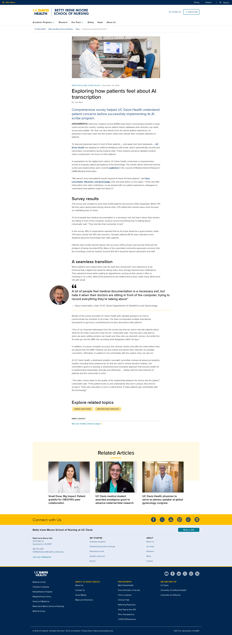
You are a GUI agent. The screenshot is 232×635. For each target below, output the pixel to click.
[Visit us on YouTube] (166, 574)
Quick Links (193, 11)
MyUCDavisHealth (126, 585)
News (100, 22)
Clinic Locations (125, 595)
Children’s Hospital (41, 586)
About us (150, 541)
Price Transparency (126, 614)
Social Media (80, 595)
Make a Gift (188, 529)
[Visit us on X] (184, 574)
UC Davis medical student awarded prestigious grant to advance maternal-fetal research (114, 499)
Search (224, 2)
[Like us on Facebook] (153, 519)
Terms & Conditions (73, 631)
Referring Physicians (126, 604)
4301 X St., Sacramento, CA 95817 (186, 631)
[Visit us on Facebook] (172, 574)
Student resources (97, 556)
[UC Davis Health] (41, 574)
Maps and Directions (84, 599)
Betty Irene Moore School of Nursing (61, 29)
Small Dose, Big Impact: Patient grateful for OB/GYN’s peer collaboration (66, 499)
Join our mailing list (42, 556)
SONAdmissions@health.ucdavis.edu (48, 551)
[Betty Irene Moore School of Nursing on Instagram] (188, 519)
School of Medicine (41, 601)
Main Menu (8, 2)
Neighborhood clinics (42, 596)
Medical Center (39, 582)
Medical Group (39, 611)
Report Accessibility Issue (103, 631)
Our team (150, 546)
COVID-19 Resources (127, 619)
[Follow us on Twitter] (162, 519)
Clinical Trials (123, 599)
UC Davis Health (40, 29)
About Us (111, 22)
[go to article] (69, 477)
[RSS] (196, 574)
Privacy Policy (87, 631)
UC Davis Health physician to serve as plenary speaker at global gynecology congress (162, 499)
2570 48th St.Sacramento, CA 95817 (42, 542)
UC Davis (164, 585)
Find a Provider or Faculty (129, 590)
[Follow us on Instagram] (190, 574)
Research (63, 22)
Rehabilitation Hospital (42, 591)
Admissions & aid (97, 551)
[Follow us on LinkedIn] (197, 519)
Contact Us (175, 11)
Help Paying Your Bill (127, 609)
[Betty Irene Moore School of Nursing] (61, 12)
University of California (170, 595)
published (114, 167)
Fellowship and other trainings (102, 546)
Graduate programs (98, 541)
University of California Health (173, 590)
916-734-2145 (38, 548)
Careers (208, 2)
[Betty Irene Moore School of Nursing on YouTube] (170, 519)
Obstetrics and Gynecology (86, 85)
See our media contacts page (86, 423)
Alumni (93, 561)
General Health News (82, 409)
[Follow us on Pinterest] (179, 519)
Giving (196, 2)
